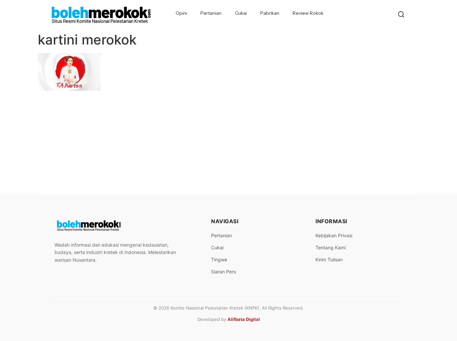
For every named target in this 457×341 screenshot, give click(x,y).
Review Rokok (308, 13)
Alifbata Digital (243, 319)
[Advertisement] (228, 144)
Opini (181, 13)
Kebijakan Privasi (333, 235)
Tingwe (219, 259)
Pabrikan (269, 13)
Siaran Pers (223, 271)
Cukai (241, 13)
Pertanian (210, 13)
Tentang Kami (330, 247)
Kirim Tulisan (329, 259)
